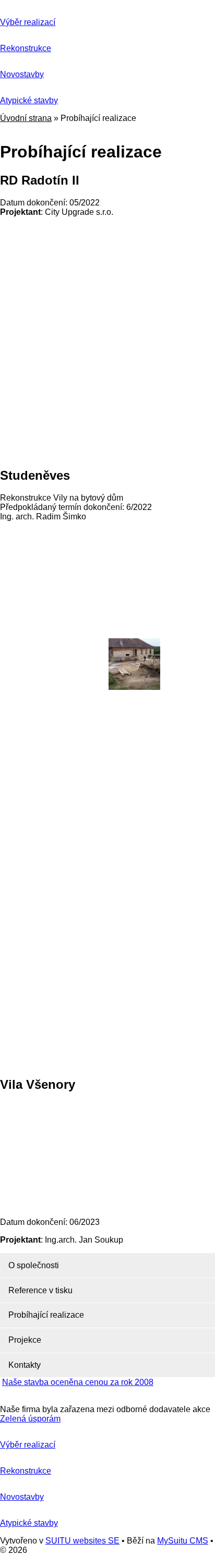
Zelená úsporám (30, 1418)
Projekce (24, 1339)
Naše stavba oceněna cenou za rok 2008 (77, 1382)
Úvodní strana (26, 118)
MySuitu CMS (182, 1540)
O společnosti (33, 1265)
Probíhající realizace (46, 1314)
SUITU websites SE (82, 1540)
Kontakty (24, 1364)
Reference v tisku (40, 1290)
